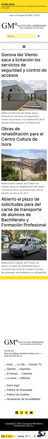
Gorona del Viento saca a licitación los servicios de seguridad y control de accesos (24, 65)
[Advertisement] (24, 307)
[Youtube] (31, 413)
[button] (24, 46)
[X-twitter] (26, 413)
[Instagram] (21, 413)
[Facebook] (17, 413)
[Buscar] (38, 36)
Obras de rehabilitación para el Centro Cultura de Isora (22, 136)
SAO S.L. (30, 426)
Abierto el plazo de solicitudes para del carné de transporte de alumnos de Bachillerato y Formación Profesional (23, 212)
